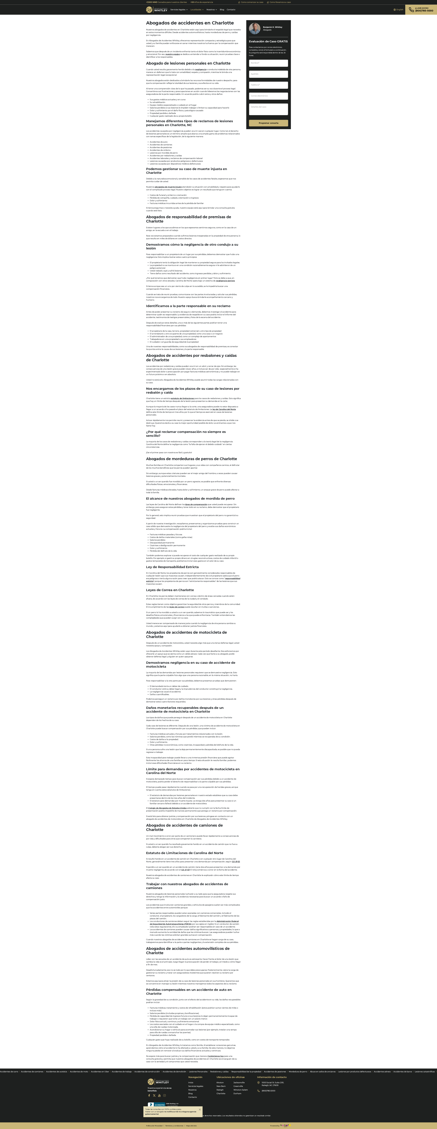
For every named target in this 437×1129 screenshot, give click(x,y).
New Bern (221, 1086)
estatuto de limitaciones (182, 398)
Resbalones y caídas (219, 1072)
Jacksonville (239, 1083)
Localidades (196, 10)
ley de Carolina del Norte (224, 409)
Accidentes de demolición (174, 1072)
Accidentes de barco (402, 1072)
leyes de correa (176, 607)
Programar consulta (268, 123)
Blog (222, 10)
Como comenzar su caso (252, 2)
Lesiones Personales (198, 1072)
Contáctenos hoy (215, 1056)
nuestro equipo (172, 54)
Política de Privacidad (154, 1126)
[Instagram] (164, 1095)
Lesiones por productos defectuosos (354, 1072)
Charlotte (221, 1093)
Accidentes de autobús (56, 1072)
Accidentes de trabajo (122, 1072)
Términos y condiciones (174, 1126)
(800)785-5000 (268, 1091)
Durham (237, 1093)
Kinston (220, 1083)
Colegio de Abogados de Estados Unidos (167, 808)
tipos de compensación (196, 504)
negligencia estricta (225, 281)
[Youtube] (159, 1095)
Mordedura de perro (298, 1072)
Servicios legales (177, 10)
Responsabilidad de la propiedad (246, 1072)
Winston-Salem (241, 1090)
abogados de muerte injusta (168, 187)
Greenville (238, 1086)
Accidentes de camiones (32, 1072)
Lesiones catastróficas (425, 1072)
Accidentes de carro (9, 1072)
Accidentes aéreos (382, 1072)
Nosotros (211, 10)
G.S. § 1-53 (185, 870)
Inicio (190, 1083)
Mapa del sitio (191, 1126)
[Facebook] (149, 1095)
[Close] (200, 1109)
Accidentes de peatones (275, 1072)
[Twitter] (154, 1095)
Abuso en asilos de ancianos (323, 1072)
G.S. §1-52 (236, 862)
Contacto (231, 10)
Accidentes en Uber (100, 1072)
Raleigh (220, 1090)
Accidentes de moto (79, 1072)
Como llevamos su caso (280, 2)
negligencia (200, 69)
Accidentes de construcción (147, 1072)
